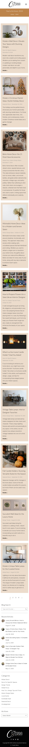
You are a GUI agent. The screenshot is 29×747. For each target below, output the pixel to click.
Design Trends (6, 520)
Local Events (5, 696)
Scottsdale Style (6, 698)
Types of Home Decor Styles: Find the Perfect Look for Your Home (16, 630)
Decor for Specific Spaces (9, 50)
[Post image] (2, 620)
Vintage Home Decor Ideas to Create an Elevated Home (16, 665)
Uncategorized (5, 704)
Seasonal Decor (7, 104)
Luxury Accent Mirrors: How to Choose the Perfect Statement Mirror (16, 622)
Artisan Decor (6, 572)
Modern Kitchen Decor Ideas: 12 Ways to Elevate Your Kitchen (15, 656)
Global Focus (6, 160)
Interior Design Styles (15, 160)
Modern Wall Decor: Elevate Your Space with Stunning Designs (13, 44)
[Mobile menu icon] (26, 4)
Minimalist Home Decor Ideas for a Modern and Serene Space (14, 226)
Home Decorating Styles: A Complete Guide (16, 639)
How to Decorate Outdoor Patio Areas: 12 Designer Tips (15, 647)
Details (4, 70)
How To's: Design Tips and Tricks (11, 300)
